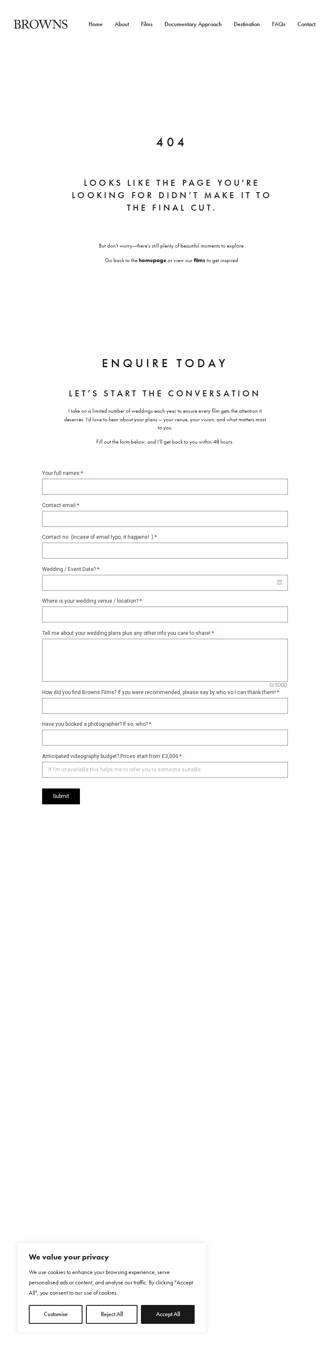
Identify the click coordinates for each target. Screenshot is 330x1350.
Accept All (168, 1314)
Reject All (112, 1314)
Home (96, 24)
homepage (152, 260)
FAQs (278, 24)
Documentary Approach (193, 24)
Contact (306, 24)
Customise (56, 1314)
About (122, 24)
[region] (111, 1288)
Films (147, 24)
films (199, 260)
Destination (247, 24)
